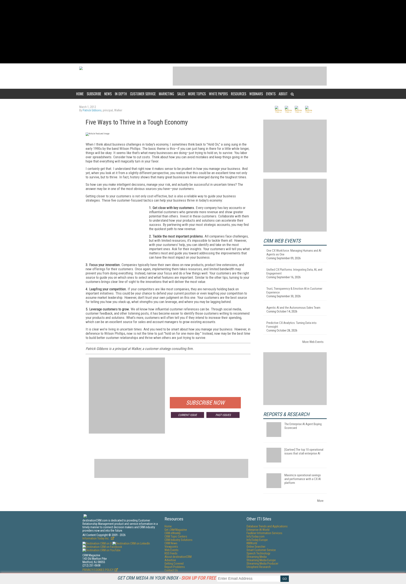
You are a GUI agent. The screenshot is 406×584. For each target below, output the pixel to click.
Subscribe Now (205, 402)
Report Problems (175, 567)
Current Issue (187, 415)
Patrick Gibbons (92, 110)
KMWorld (252, 543)
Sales (181, 93)
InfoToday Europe (257, 540)
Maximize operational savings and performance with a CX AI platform (302, 479)
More (320, 501)
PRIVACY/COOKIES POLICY (98, 570)
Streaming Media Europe (261, 560)
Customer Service (143, 93)
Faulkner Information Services (264, 533)
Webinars (256, 93)
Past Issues (223, 415)
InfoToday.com (256, 536)
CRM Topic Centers (176, 536)
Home (80, 93)
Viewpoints (171, 546)
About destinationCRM (178, 556)
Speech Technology (258, 553)
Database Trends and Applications (267, 526)
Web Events (171, 550)
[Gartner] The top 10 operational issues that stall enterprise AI (303, 451)
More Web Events (313, 342)
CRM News (171, 543)
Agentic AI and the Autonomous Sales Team (293, 308)
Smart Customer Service (261, 550)
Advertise (170, 560)
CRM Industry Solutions (178, 540)
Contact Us (171, 570)
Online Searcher (256, 546)
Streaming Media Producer (262, 563)
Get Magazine (176, 529)
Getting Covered (174, 563)
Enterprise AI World (258, 529)
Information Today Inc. (96, 538)
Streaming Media (257, 556)
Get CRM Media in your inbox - (166, 578)
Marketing (166, 93)
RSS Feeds (171, 553)
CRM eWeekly (173, 533)
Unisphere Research (259, 567)
